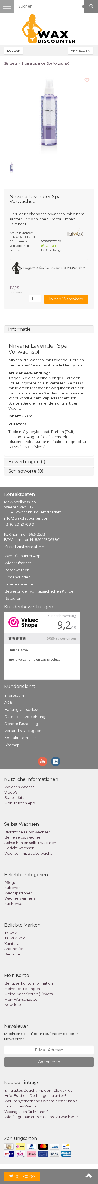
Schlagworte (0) (26, 471)
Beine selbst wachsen (23, 837)
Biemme (12, 954)
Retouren (12, 598)
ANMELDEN (80, 50)
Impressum (14, 695)
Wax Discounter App (22, 556)
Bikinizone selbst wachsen (27, 832)
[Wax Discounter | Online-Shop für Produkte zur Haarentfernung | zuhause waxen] (49, 29)
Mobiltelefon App (19, 803)
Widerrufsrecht (17, 563)
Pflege (10, 882)
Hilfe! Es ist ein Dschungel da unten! (35, 1095)
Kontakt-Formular (20, 738)
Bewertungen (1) (26, 461)
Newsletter (14, 1004)
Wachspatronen (18, 893)
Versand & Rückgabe (22, 730)
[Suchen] (91, 6)
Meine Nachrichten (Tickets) (29, 994)
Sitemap (12, 745)
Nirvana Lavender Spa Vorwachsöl (45, 63)
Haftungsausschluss (21, 709)
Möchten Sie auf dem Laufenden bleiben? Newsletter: (41, 1036)
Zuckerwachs (16, 903)
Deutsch (13, 50)
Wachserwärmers (19, 898)
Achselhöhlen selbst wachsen (30, 842)
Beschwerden (16, 570)
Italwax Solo (15, 938)
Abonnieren (49, 1061)
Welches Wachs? (19, 787)
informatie (19, 329)
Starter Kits (14, 797)
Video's (10, 792)
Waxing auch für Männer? (26, 1111)
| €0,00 (24, 1176)
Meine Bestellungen (22, 988)
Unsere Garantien (19, 584)
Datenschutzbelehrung (24, 716)
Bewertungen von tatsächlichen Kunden (40, 591)
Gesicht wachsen (19, 848)
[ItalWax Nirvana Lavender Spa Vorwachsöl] (49, 115)
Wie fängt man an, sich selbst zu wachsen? (41, 1117)
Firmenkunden (17, 577)
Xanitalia (11, 943)
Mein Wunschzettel (21, 999)
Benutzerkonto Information (28, 983)
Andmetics (13, 948)
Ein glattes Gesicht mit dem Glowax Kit (38, 1090)
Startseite (10, 63)
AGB (8, 702)
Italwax (10, 933)
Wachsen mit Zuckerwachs (28, 853)
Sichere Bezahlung (21, 723)
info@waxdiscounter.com (27, 518)
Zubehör (12, 887)
